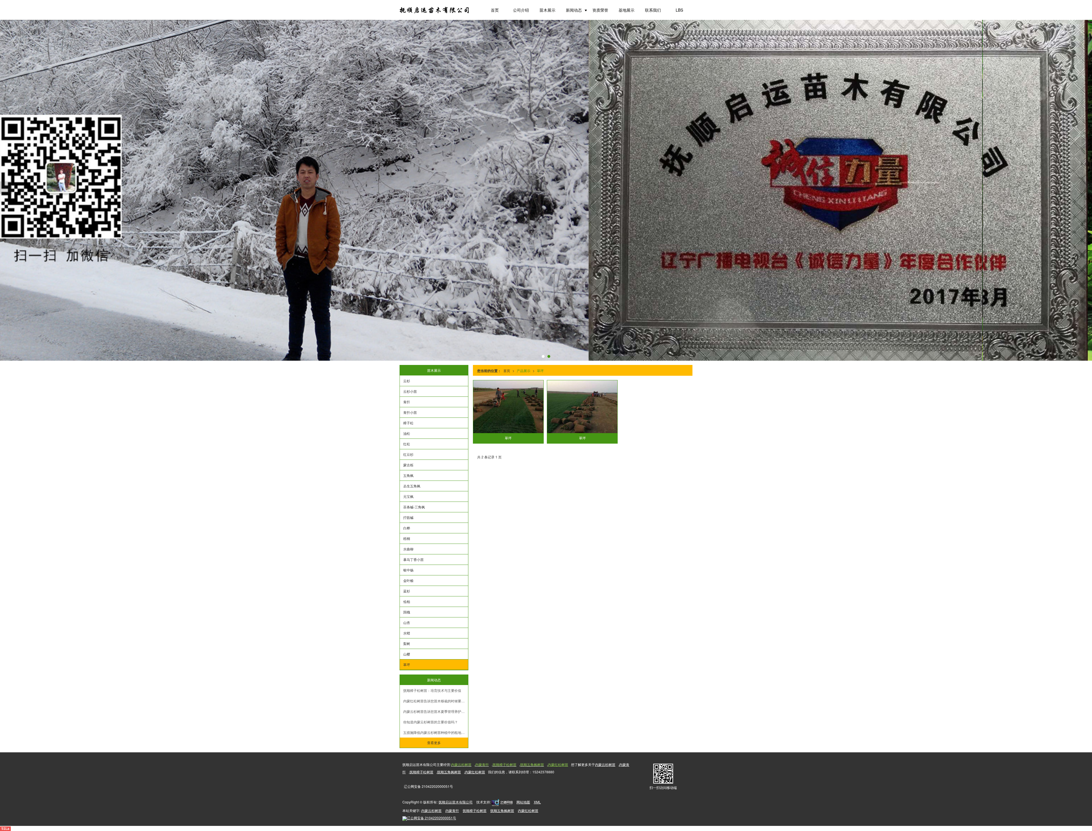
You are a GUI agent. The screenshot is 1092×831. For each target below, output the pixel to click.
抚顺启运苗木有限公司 (456, 801)
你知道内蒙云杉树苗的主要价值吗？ (430, 721)
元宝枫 (408, 496)
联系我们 (653, 10)
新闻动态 (574, 10)
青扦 (406, 401)
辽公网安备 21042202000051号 (428, 786)
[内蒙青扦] (546, 190)
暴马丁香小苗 (413, 559)
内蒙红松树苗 (475, 771)
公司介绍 (521, 10)
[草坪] (508, 406)
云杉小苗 (410, 391)
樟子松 (408, 422)
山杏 (406, 622)
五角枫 (408, 475)
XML (537, 801)
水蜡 (406, 632)
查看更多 (434, 742)
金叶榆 (408, 580)
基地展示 (626, 10)
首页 (495, 10)
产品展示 (523, 370)
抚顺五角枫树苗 (449, 771)
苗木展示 (547, 10)
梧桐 (406, 538)
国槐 (406, 611)
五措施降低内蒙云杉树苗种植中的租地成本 (435, 732)
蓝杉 (406, 590)
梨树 (406, 643)
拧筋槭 (408, 517)
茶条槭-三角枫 (414, 506)
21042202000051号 (431, 817)
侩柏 (406, 601)
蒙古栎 (408, 464)
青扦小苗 (410, 412)
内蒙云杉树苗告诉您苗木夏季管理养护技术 (435, 711)
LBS (679, 10)
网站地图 (523, 801)
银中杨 (408, 569)
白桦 (406, 527)
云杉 (406, 380)
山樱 (406, 654)
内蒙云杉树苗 (605, 764)
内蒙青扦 (452, 810)
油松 (406, 433)
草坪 (540, 370)
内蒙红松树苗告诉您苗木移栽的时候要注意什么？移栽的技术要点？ (435, 700)
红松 (406, 443)
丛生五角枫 (411, 485)
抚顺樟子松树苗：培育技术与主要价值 (432, 690)
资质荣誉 (600, 10)
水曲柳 (408, 548)
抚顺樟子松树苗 (421, 771)
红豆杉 (408, 454)
